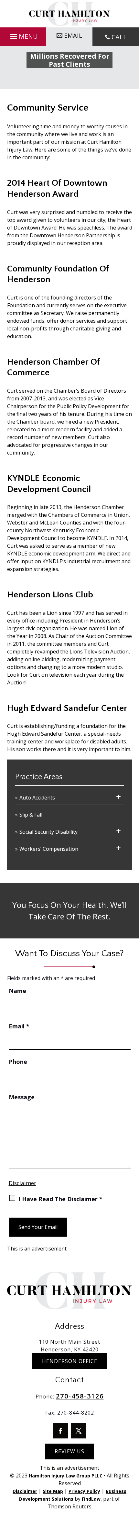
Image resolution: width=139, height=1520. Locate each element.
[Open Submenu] (118, 797)
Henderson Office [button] (69, 1361)
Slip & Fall (30, 814)
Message (22, 1097)
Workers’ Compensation (48, 848)
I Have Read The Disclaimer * (60, 1199)
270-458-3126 (80, 1396)
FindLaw (91, 1499)
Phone (18, 1061)
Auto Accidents (37, 797)
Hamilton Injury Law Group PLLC (65, 1476)
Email (19, 1026)
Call (119, 37)
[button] (23, 35)
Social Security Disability (48, 831)
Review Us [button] (69, 1451)
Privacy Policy (84, 1491)
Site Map (53, 1491)
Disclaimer (22, 1183)
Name (17, 991)
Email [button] (73, 35)
